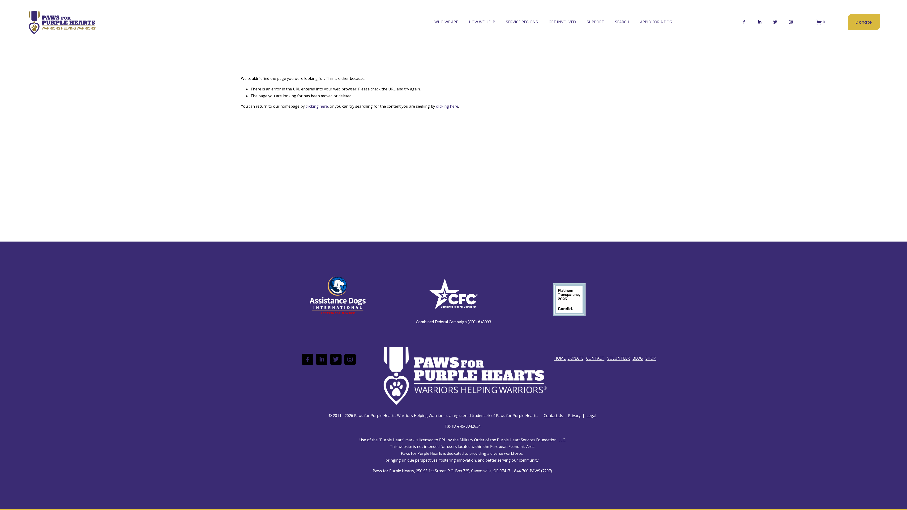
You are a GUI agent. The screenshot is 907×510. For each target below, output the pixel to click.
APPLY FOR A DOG (656, 22)
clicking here (317, 106)
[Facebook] (744, 22)
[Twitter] (775, 22)
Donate (864, 22)
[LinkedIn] (759, 22)
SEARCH (622, 22)
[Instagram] (790, 22)
